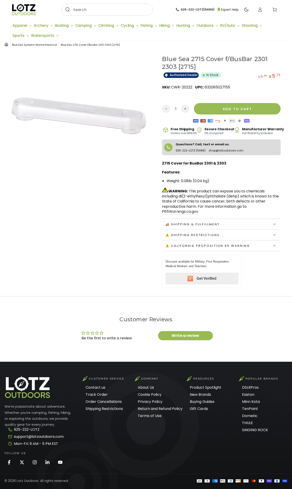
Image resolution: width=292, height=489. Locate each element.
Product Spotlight (205, 387)
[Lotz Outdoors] (27, 387)
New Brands (200, 394)
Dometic (250, 415)
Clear (145, 9)
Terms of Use (150, 415)
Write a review (185, 335)
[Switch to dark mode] (246, 10)
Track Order (97, 394)
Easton (248, 394)
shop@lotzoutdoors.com (226, 150)
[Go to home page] (23, 9)
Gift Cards (199, 408)
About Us (146, 387)
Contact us (95, 387)
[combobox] (106, 9)
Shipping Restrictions (104, 408)
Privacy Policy (150, 401)
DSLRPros (250, 387)
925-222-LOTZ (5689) (191, 150)
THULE (247, 422)
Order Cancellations (104, 401)
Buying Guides (202, 401)
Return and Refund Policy (160, 408)
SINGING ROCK (255, 430)
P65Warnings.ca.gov (180, 211)
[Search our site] (67, 9)
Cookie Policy (150, 394)
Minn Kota (251, 401)
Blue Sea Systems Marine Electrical (34, 45)
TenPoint (250, 408)
